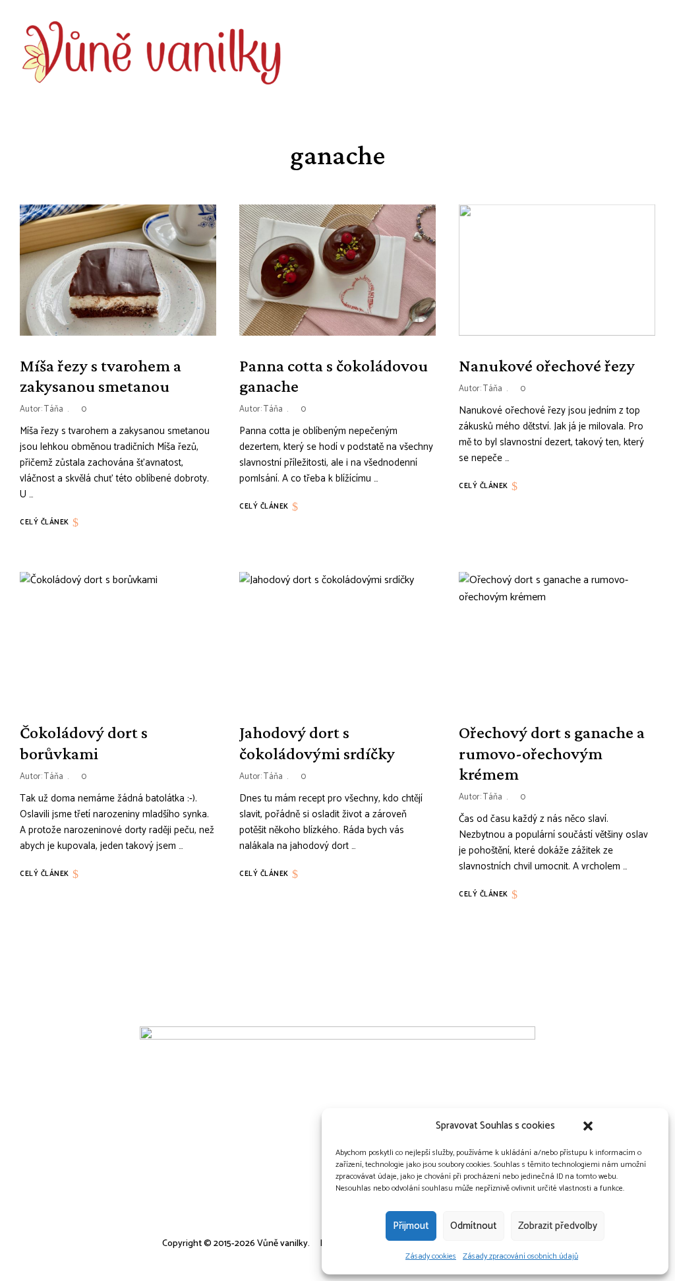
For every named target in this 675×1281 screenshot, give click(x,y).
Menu (648, 53)
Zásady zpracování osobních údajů (520, 1256)
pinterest (602, 52)
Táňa (53, 409)
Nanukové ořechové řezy (547, 365)
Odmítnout (473, 1226)
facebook (543, 52)
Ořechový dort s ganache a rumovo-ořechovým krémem (552, 753)
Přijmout (411, 1226)
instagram (572, 52)
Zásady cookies (430, 1256)
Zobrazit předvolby (557, 1226)
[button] (588, 1126)
